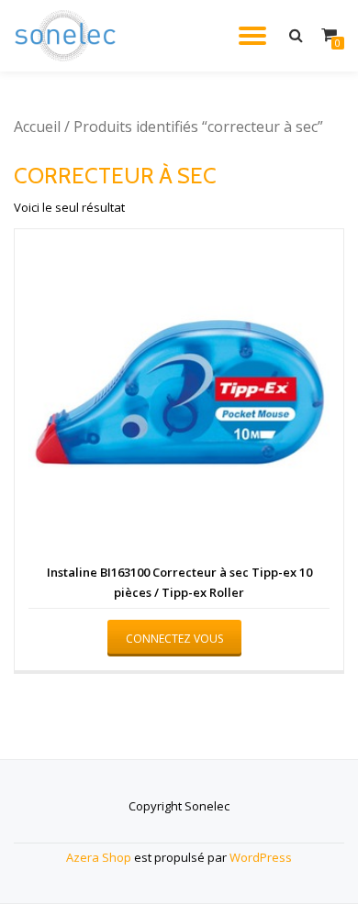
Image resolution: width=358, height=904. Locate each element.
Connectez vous (174, 638)
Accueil (37, 126)
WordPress (260, 857)
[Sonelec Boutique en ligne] (68, 36)
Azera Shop (98, 857)
